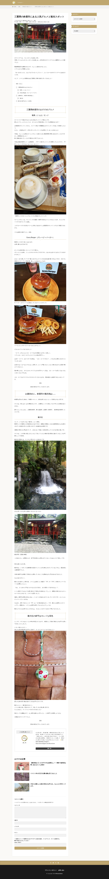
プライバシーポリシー (51, 870)
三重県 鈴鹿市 (28, 21)
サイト (16, 832)
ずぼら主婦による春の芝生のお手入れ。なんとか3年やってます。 (48, 785)
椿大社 (41, 21)
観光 (48, 21)
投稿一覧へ (49, 748)
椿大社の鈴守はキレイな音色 (23, 101)
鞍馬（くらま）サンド (23, 90)
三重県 (17, 21)
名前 (16, 820)
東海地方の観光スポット (27, 6)
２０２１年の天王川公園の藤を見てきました (43, 773)
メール (16, 826)
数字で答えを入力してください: (21, 840)
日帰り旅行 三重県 (36, 21)
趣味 (19, 6)
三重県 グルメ (22, 21)
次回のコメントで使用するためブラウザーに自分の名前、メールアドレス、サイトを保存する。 (38, 838)
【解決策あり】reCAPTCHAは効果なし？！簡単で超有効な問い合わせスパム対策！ (48, 764)
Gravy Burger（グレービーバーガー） (27, 92)
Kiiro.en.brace (59, 873)
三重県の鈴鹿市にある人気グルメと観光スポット (44, 6)
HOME (14, 6)
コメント (17, 805)
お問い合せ (61, 870)
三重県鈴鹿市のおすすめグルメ (24, 87)
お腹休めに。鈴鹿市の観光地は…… (25, 95)
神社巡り (45, 21)
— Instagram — (20, 2)
